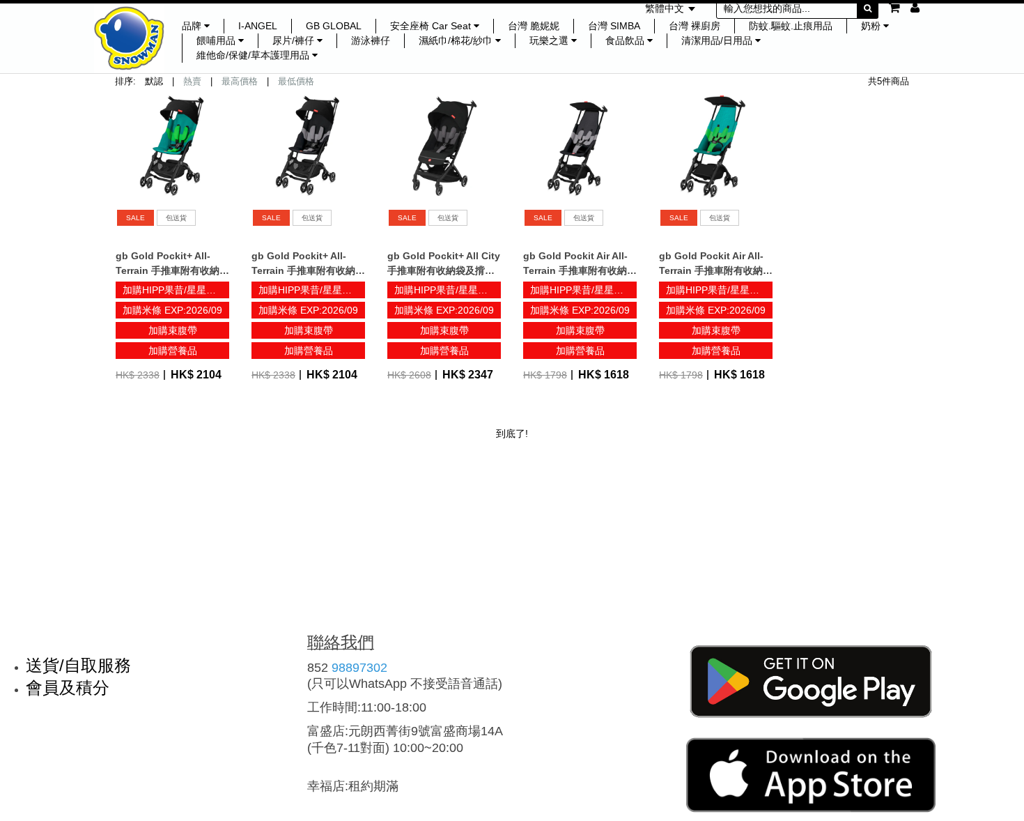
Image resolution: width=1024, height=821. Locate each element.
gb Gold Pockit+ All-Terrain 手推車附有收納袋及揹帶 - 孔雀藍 (172, 270)
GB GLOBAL (334, 25)
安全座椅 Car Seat (432, 25)
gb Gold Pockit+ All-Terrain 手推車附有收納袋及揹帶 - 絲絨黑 (308, 270)
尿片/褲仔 (294, 40)
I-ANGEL (257, 25)
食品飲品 (626, 40)
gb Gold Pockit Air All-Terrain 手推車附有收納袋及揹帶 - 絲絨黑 (580, 270)
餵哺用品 (217, 40)
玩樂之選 (550, 40)
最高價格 (240, 81)
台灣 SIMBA (614, 25)
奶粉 (872, 25)
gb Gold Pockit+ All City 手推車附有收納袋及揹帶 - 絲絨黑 (444, 270)
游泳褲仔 (370, 40)
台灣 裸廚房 (694, 25)
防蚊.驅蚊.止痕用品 (790, 25)
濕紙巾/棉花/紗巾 (457, 40)
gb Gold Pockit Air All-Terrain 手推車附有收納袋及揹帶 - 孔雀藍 (716, 270)
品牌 (193, 25)
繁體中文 (666, 8)
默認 (154, 81)
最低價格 (296, 81)
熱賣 (192, 81)
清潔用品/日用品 (718, 40)
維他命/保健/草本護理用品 (254, 55)
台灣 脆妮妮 (533, 25)
